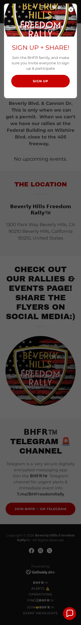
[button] (69, 613)
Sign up (40, 81)
